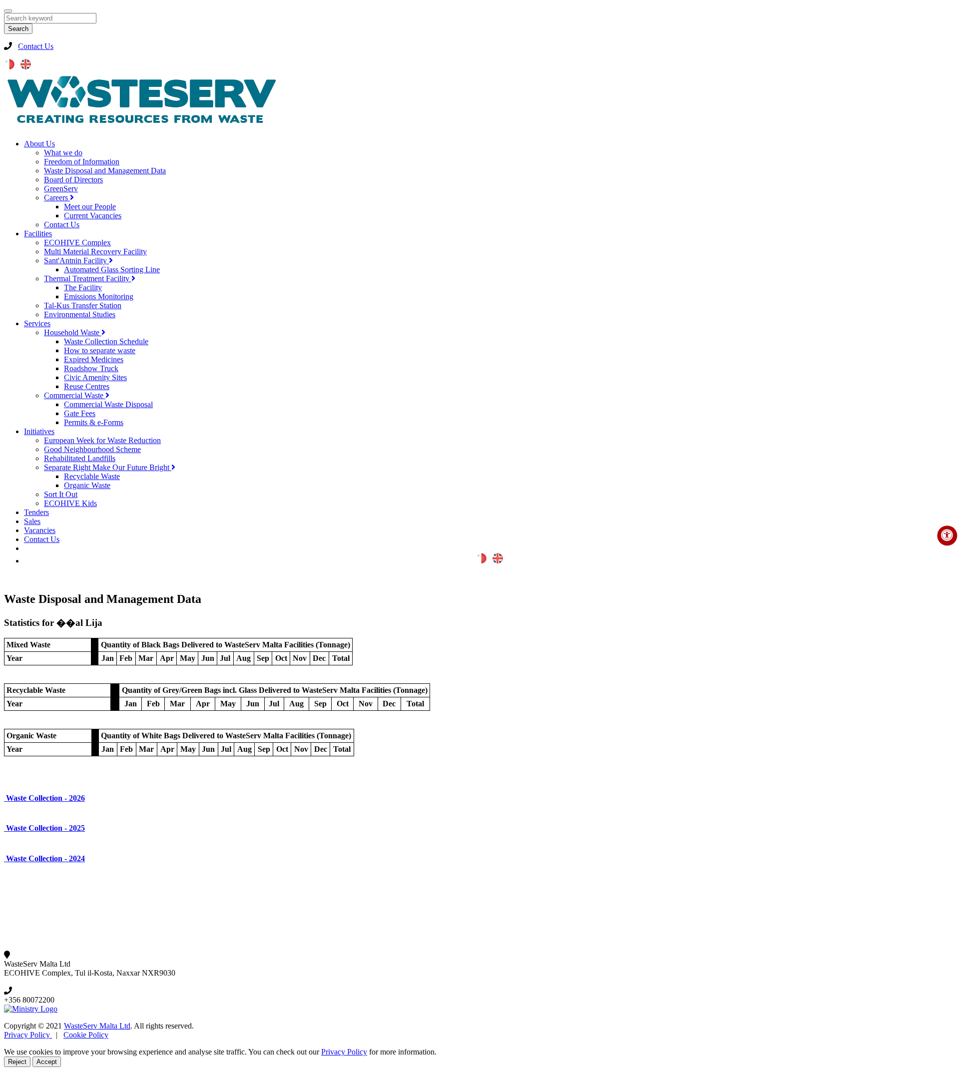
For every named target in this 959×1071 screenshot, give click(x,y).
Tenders (36, 512)
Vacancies (39, 530)
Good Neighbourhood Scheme (92, 449)
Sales (32, 521)
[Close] (8, 10)
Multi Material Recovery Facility (95, 251)
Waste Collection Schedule (106, 341)
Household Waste (72, 332)
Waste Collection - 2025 (44, 828)
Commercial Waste (74, 395)
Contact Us (35, 46)
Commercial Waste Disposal (108, 404)
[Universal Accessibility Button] (947, 535)
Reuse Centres (86, 386)
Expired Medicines (93, 359)
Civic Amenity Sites (95, 377)
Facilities (38, 233)
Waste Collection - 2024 (44, 858)
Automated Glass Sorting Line (112, 269)
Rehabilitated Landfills (79, 458)
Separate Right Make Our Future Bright (107, 467)
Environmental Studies (79, 314)
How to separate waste (99, 350)
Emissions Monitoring (98, 296)
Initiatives (39, 431)
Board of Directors (73, 179)
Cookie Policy (85, 1035)
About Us (39, 143)
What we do (63, 152)
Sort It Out (60, 494)
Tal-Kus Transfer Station (82, 305)
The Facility (83, 287)
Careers (57, 197)
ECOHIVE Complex (77, 242)
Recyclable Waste (92, 476)
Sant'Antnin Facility (76, 260)
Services (37, 323)
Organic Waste (87, 485)
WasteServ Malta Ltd (97, 1026)
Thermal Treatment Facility (87, 278)
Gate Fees (79, 413)
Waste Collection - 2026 (44, 798)
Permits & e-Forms (93, 422)
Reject (17, 1062)
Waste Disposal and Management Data (105, 170)
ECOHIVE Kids (70, 503)
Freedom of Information (81, 161)
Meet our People (90, 206)
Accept (46, 1062)
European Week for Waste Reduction (102, 440)
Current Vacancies (92, 215)
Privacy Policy (28, 1035)
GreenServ (61, 188)
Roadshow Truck (91, 368)
